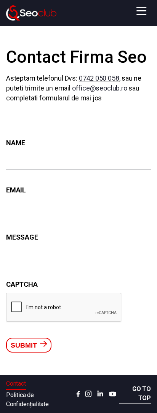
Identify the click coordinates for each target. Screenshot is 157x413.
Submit (25, 345)
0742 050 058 (99, 78)
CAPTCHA (22, 284)
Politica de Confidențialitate (27, 399)
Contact (16, 383)
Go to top (141, 393)
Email (16, 190)
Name (15, 143)
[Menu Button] (141, 11)
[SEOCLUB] (31, 13)
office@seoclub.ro (99, 88)
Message (22, 237)
